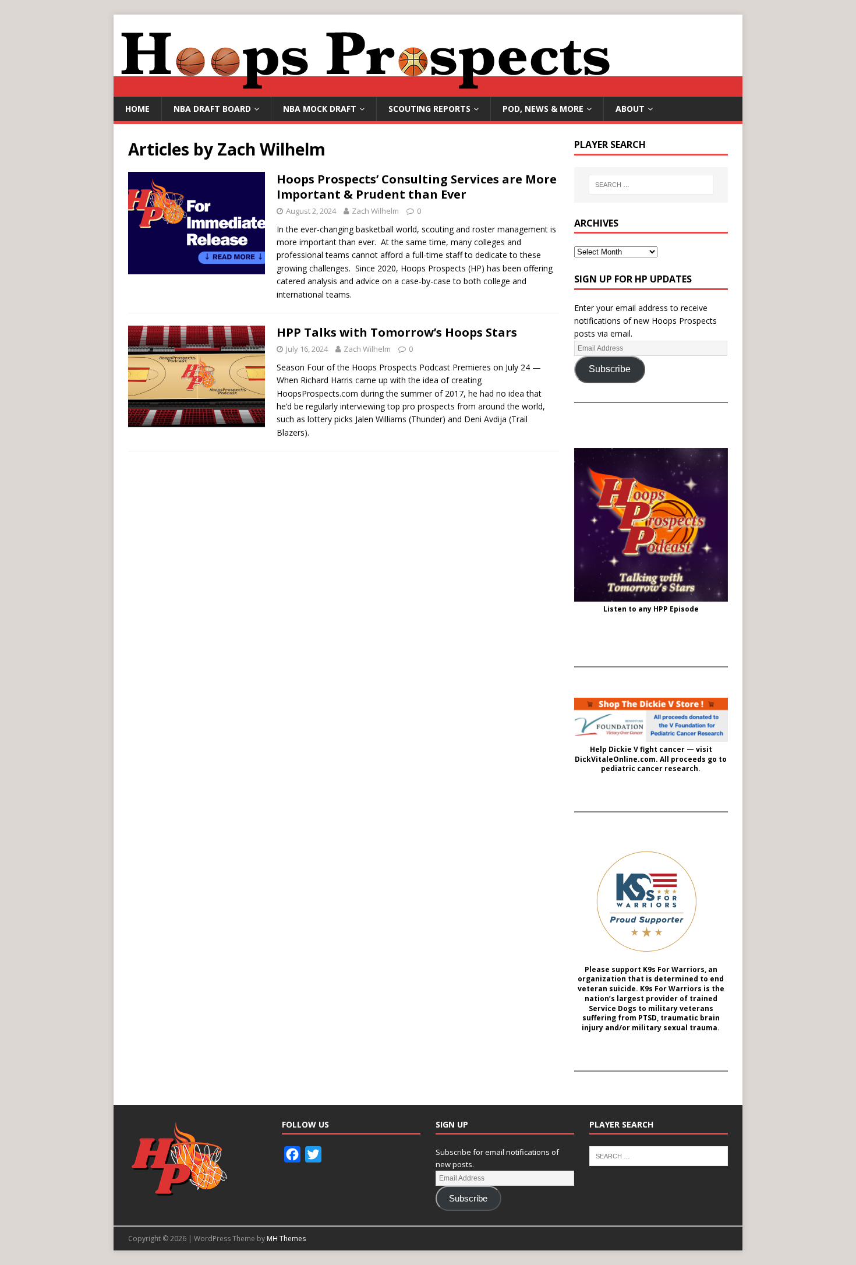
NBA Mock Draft (319, 108)
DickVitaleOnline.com (615, 759)
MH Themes (286, 1238)
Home (137, 108)
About (630, 108)
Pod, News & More (543, 108)
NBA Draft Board (212, 108)
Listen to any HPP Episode (651, 609)
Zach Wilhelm (375, 211)
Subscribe (610, 369)
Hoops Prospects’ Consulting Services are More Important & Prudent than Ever (417, 186)
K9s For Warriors (674, 969)
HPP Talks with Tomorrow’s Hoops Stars (397, 332)
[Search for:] (651, 185)
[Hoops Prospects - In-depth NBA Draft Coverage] (428, 90)
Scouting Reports (429, 108)
